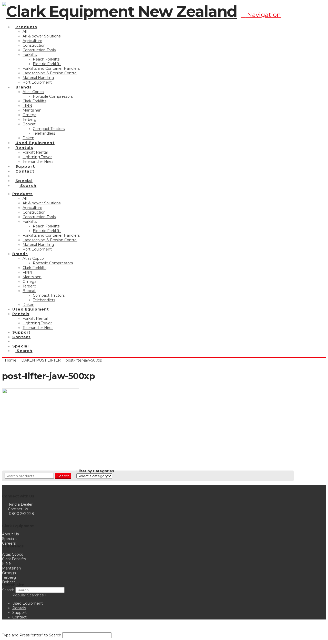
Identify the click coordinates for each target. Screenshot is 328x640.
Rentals (19, 608)
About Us (10, 534)
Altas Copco (12, 554)
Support (19, 612)
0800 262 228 (21, 513)
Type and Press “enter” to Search (31, 635)
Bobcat (8, 582)
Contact (19, 617)
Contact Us (17, 509)
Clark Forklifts (14, 559)
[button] (260, 14)
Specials (9, 538)
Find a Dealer (21, 504)
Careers (9, 543)
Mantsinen (11, 568)
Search (63, 476)
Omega (9, 573)
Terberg (9, 577)
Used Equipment (27, 603)
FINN (7, 563)
